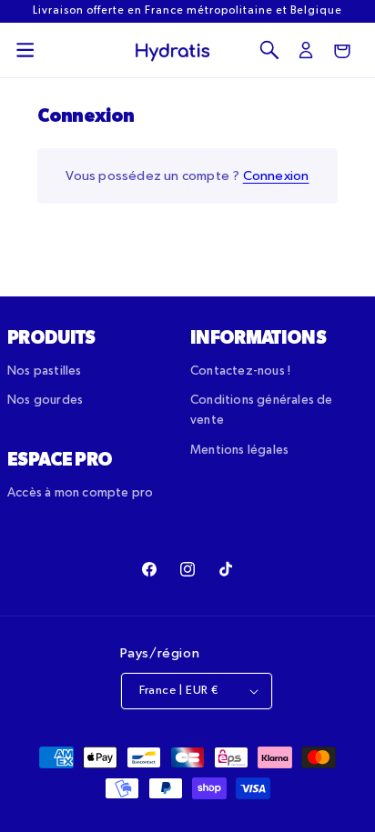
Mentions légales (239, 450)
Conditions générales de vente (261, 410)
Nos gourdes (45, 400)
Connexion (276, 176)
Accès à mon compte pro (80, 492)
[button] (25, 50)
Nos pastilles (44, 371)
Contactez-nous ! (240, 371)
